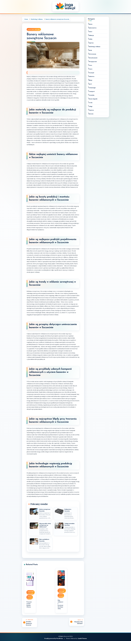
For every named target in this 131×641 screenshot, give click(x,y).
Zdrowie (91, 114)
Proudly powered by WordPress (53, 638)
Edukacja (91, 35)
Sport (90, 84)
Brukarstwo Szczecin (67, 510)
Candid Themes (82, 638)
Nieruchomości (93, 58)
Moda (90, 50)
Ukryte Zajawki (29, 597)
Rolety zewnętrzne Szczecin (44, 510)
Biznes (90, 24)
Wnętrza (91, 110)
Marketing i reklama (34, 29)
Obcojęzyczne (93, 61)
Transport (92, 91)
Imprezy (91, 43)
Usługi (90, 106)
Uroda (90, 102)
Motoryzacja (92, 54)
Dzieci (90, 31)
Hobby (90, 39)
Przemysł (91, 72)
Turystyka (91, 95)
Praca (90, 65)
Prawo (90, 69)
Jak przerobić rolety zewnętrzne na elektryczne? (45, 525)
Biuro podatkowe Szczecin (44, 540)
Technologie (92, 87)
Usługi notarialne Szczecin (69, 524)
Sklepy (90, 80)
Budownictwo (93, 28)
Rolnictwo (91, 76)
